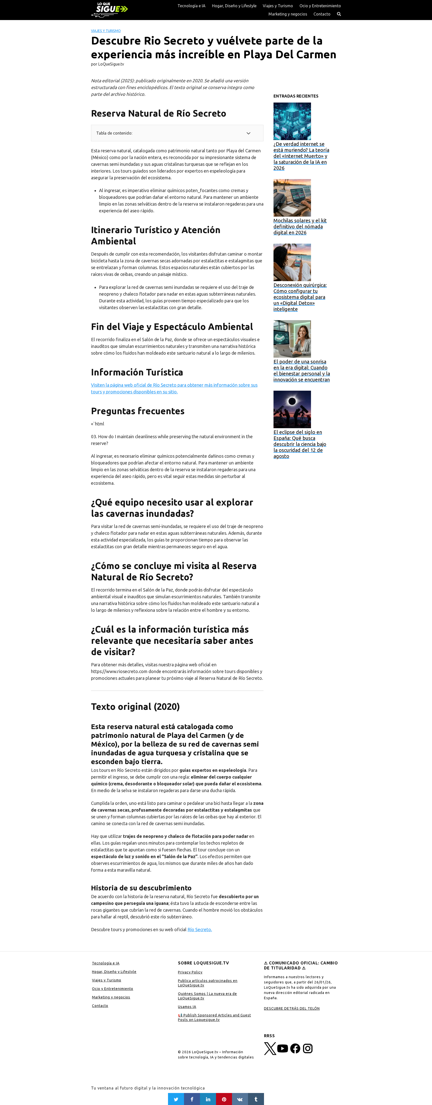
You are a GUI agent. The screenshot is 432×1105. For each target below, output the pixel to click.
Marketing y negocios (287, 14)
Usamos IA (187, 1007)
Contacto (322, 14)
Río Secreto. (200, 929)
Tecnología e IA (192, 6)
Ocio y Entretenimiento (320, 6)
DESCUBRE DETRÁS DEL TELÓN (292, 1008)
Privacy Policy (190, 972)
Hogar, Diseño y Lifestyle (234, 6)
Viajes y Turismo (278, 6)
